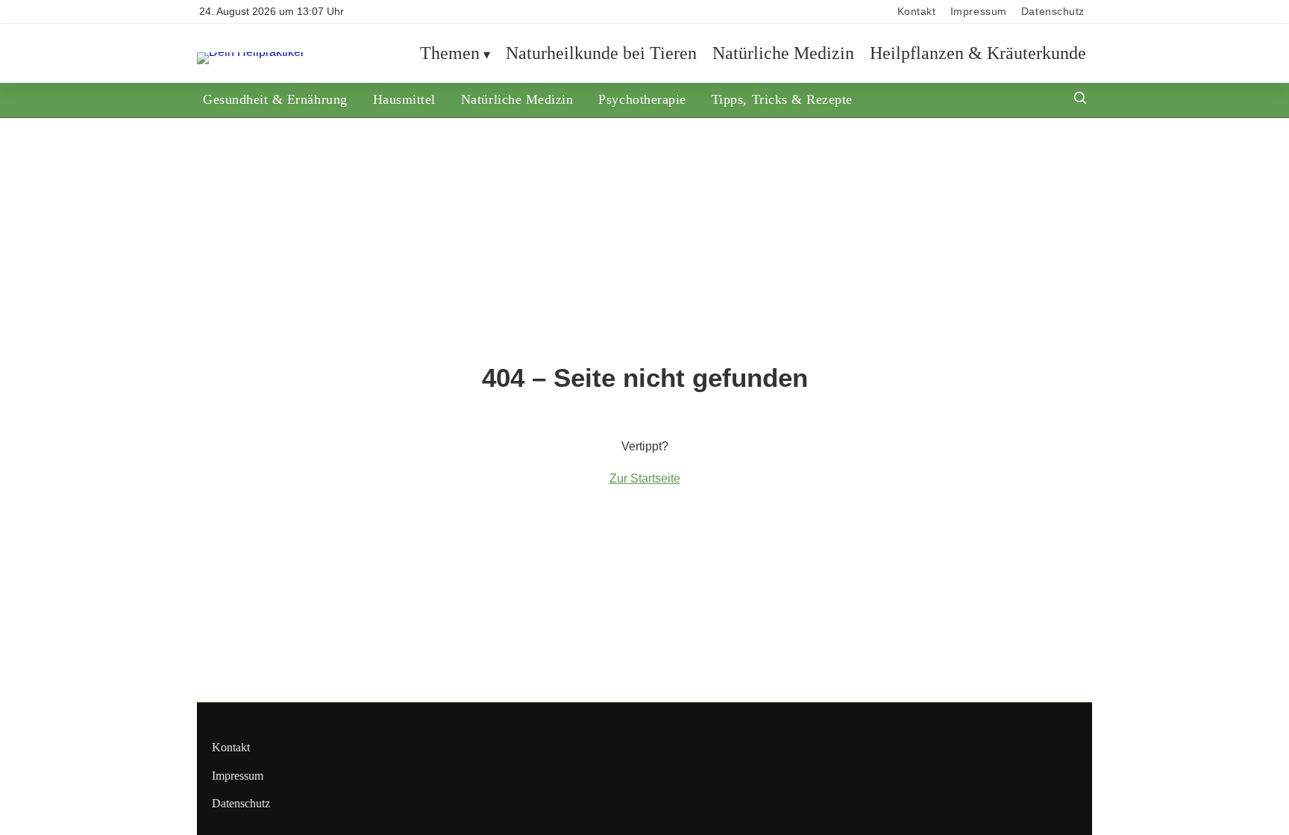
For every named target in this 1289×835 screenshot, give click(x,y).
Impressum (978, 11)
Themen (450, 53)
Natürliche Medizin (783, 53)
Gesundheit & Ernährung (275, 99)
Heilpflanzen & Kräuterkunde (978, 53)
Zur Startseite (644, 478)
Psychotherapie (642, 99)
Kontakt (916, 11)
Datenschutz (1053, 11)
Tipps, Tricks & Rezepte (782, 99)
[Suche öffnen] (1080, 100)
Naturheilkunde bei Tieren (601, 53)
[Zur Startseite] (250, 52)
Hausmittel (404, 99)
